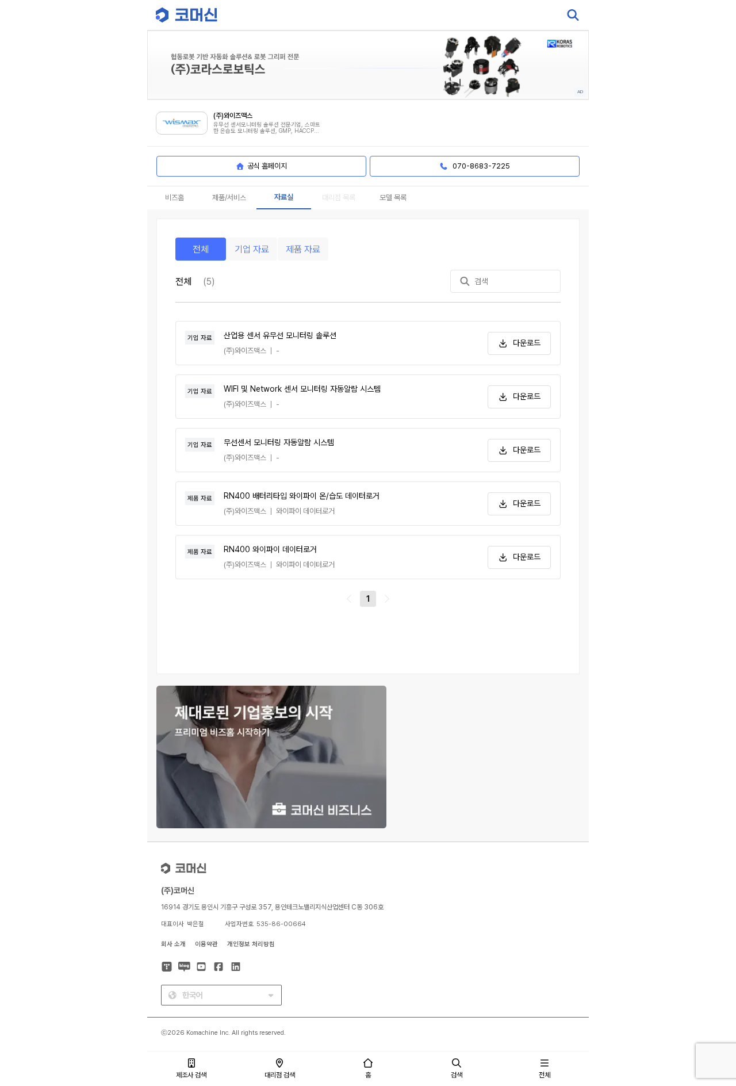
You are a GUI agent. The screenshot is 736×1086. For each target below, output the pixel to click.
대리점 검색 (279, 1075)
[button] (705, 988)
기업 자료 (252, 249)
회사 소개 (173, 944)
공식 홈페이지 (267, 166)
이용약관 (206, 944)
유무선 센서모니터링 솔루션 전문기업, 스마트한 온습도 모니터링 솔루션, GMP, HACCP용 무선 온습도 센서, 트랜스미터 (266, 128)
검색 (456, 1075)
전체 (201, 249)
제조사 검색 (191, 1075)
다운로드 (526, 342)
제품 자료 (303, 249)
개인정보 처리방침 (251, 944)
